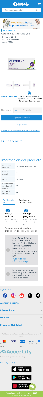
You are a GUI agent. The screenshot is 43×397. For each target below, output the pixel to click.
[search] (36, 10)
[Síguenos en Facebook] (4, 296)
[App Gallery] (22, 386)
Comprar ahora (22, 124)
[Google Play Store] (21, 378)
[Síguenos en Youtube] (21, 296)
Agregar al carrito (21, 118)
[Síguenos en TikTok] (38, 296)
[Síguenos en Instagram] (13, 296)
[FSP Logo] (21, 5)
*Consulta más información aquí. (20, 260)
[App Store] (21, 369)
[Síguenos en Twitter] (29, 296)
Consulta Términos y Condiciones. (30, 100)
